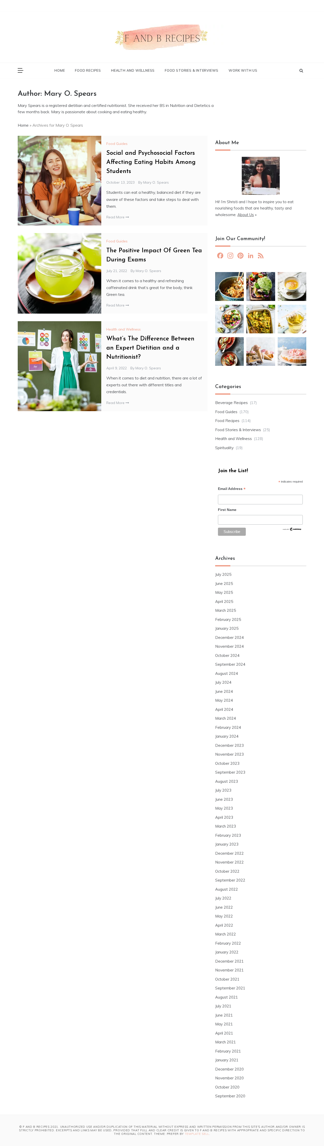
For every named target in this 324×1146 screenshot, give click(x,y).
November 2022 (229, 862)
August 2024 (226, 673)
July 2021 (223, 1006)
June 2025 (224, 583)
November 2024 (229, 646)
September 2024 (230, 664)
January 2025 (226, 628)
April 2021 (224, 1033)
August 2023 (226, 781)
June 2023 (224, 799)
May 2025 (224, 592)
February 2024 (228, 727)
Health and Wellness (133, 70)
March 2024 (225, 718)
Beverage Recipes (231, 402)
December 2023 (229, 745)
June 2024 (224, 691)
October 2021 (227, 979)
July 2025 (223, 574)
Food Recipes (88, 70)
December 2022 (229, 853)
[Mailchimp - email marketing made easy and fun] (292, 531)
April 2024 (224, 709)
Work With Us (243, 70)
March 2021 (225, 1042)
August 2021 (226, 997)
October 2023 (227, 763)
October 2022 (227, 871)
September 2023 (230, 772)
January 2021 (226, 1060)
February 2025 (228, 619)
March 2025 (225, 610)
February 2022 (228, 943)
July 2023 (223, 790)
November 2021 (229, 970)
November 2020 (229, 1078)
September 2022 (230, 880)
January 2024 (226, 736)
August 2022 (226, 889)
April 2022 (224, 925)
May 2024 (224, 700)
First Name (227, 510)
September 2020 (230, 1096)
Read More (116, 217)
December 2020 (229, 1069)
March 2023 (225, 826)
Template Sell (197, 1134)
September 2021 (230, 988)
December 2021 (229, 961)
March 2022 (225, 934)
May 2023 (224, 808)
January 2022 (226, 952)
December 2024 (229, 637)
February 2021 (228, 1051)
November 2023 (229, 754)
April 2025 (224, 601)
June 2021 (224, 1015)
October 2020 (227, 1087)
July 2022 (223, 898)
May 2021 (224, 1024)
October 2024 (227, 655)
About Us (245, 214)
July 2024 (223, 682)
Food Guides (117, 143)
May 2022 (224, 916)
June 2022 (224, 907)
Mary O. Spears (156, 182)
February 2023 (228, 835)
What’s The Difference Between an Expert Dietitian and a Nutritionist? (150, 348)
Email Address (232, 489)
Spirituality (224, 447)
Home (59, 70)
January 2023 (226, 844)
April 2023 (224, 817)
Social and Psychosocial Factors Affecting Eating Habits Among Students (151, 162)
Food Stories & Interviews (191, 70)
